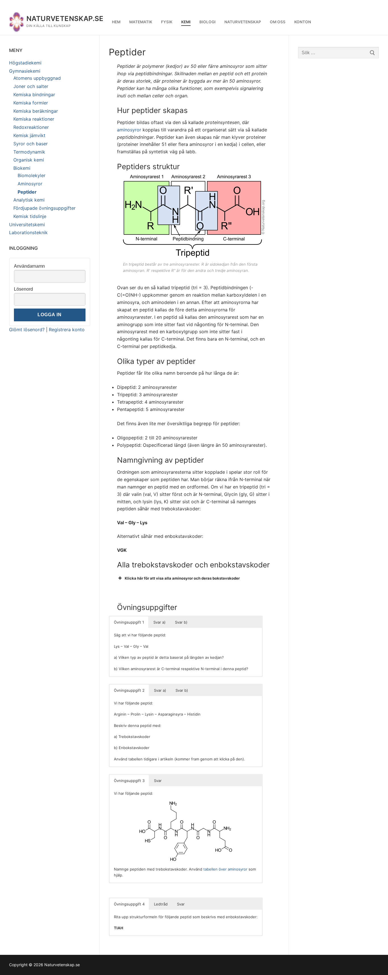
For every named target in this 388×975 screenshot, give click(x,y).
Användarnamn (29, 266)
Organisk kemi (28, 160)
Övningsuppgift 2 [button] (129, 690)
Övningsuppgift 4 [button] (129, 904)
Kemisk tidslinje (29, 216)
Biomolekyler (31, 175)
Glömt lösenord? (27, 329)
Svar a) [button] (159, 622)
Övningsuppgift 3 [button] (129, 780)
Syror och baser (30, 143)
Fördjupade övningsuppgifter (44, 208)
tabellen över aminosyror (225, 869)
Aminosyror (30, 183)
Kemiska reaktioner (33, 119)
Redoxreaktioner (31, 127)
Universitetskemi (27, 224)
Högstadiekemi (25, 63)
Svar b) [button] (181, 622)
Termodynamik (29, 152)
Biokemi (21, 168)
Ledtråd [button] (161, 904)
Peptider (27, 192)
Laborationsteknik (28, 232)
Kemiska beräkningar (35, 111)
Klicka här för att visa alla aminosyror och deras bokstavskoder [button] (182, 578)
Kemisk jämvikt (29, 135)
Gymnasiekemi (24, 71)
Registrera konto (67, 329)
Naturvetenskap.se (65, 18)
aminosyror (129, 130)
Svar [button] (158, 780)
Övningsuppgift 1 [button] (129, 622)
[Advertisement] (338, 153)
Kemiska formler (30, 103)
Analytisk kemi (29, 200)
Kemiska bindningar (34, 94)
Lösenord (23, 289)
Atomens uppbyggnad (37, 78)
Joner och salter (30, 86)
